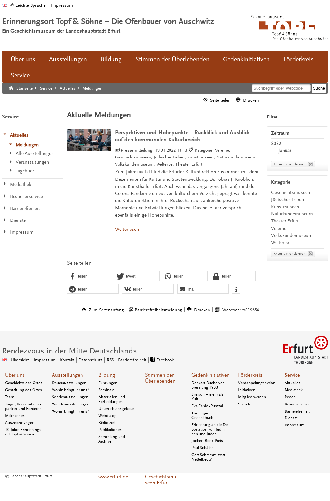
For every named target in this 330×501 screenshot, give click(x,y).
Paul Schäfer (202, 447)
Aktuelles (292, 383)
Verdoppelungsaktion (256, 383)
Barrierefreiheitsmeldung (158, 309)
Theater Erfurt (285, 221)
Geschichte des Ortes (23, 383)
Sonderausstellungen (70, 397)
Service (20, 75)
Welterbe (280, 242)
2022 (276, 143)
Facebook (165, 359)
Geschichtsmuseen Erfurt (161, 480)
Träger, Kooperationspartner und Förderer (23, 406)
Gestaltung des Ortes (23, 390)
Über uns (23, 59)
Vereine (278, 228)
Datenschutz (90, 359)
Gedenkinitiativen (246, 59)
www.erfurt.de (113, 477)
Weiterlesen (127, 229)
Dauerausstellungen (69, 383)
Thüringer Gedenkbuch (202, 415)
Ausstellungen (68, 59)
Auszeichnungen (19, 422)
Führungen (107, 383)
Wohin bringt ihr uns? (70, 390)
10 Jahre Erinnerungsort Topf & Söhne (24, 431)
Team (9, 397)
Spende (244, 404)
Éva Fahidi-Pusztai (207, 406)
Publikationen (110, 429)
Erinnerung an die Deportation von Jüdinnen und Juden (210, 429)
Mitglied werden (252, 397)
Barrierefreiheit (132, 359)
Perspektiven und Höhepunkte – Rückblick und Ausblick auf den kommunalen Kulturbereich (182, 136)
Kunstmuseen (285, 207)
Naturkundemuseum (292, 214)
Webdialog (107, 416)
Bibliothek (107, 422)
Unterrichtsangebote (116, 408)
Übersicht (20, 359)
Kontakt (67, 359)
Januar (284, 150)
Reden (290, 397)
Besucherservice (299, 404)
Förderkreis (298, 59)
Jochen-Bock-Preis (207, 440)
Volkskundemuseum (292, 235)
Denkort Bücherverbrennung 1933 (208, 385)
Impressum (62, 5)
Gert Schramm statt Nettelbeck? (208, 457)
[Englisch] (4, 5)
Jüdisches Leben (287, 199)
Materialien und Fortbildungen (111, 399)
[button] (89, 276)
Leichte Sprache (30, 5)
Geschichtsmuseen (290, 192)
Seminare (106, 390)
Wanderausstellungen (70, 404)
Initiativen (246, 390)
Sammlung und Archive (111, 439)
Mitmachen (15, 416)
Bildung (111, 59)
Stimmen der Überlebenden (172, 59)
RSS (110, 359)
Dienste (291, 418)
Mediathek (294, 390)
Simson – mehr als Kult (207, 396)
